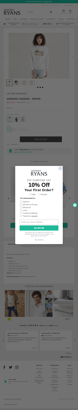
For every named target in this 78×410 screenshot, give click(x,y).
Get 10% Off (39, 228)
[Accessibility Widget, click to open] (75, 205)
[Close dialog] (60, 168)
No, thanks (39, 240)
